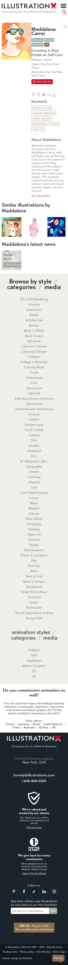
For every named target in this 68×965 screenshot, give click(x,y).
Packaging (34, 524)
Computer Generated (43, 113)
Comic (34, 372)
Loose (34, 498)
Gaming (34, 435)
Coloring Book (34, 367)
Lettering (34, 477)
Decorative (34, 388)
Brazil (36, 724)
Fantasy (34, 414)
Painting (34, 529)
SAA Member (43, 951)
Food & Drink (34, 430)
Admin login (59, 951)
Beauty (34, 325)
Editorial (37, 44)
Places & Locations (34, 555)
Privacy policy (27, 951)
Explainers (34, 661)
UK (54, 727)
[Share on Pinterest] (33, 95)
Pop (34, 561)
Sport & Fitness (34, 581)
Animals (34, 304)
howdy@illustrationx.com (34, 775)
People (49, 39)
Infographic (34, 466)
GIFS (34, 655)
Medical (34, 508)
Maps (34, 503)
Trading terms (10, 951)
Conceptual (34, 378)
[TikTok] (34, 893)
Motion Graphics (34, 666)
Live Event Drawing (34, 493)
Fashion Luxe (34, 425)
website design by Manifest (17, 958)
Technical (34, 597)
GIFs (34, 440)
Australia (29, 727)
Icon (34, 456)
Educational (34, 404)
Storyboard (34, 587)
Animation (34, 310)
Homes (36, 107)
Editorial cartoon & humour (34, 399)
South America (53, 724)
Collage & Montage (34, 362)
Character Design (34, 351)
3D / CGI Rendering (34, 299)
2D (34, 671)
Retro (34, 571)
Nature (34, 514)
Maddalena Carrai (43, 31)
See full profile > (41, 196)
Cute (34, 383)
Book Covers (34, 336)
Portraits (37, 39)
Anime (34, 315)
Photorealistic (34, 550)
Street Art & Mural (34, 592)
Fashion (34, 419)
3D (34, 676)
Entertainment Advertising (34, 409)
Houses (47, 107)
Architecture (34, 320)
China (16, 727)
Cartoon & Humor (34, 346)
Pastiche (34, 540)
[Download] (54, 95)
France (10, 724)
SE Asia (43, 727)
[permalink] (18, 267)
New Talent (34, 519)
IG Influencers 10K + (34, 461)
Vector (34, 602)
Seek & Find (34, 576)
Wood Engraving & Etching (34, 613)
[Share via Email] (49, 95)
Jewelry (34, 472)
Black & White (34, 331)
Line (34, 487)
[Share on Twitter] (44, 95)
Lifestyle (34, 482)
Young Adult (34, 618)
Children (34, 357)
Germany (23, 724)
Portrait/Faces (39, 123)
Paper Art (34, 534)
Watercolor (34, 608)
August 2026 (34, 926)
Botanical (34, 341)
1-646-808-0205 (34, 781)
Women (54, 123)
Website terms (54, 947)
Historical (34, 451)
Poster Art (37, 129)
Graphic (36, 118)
